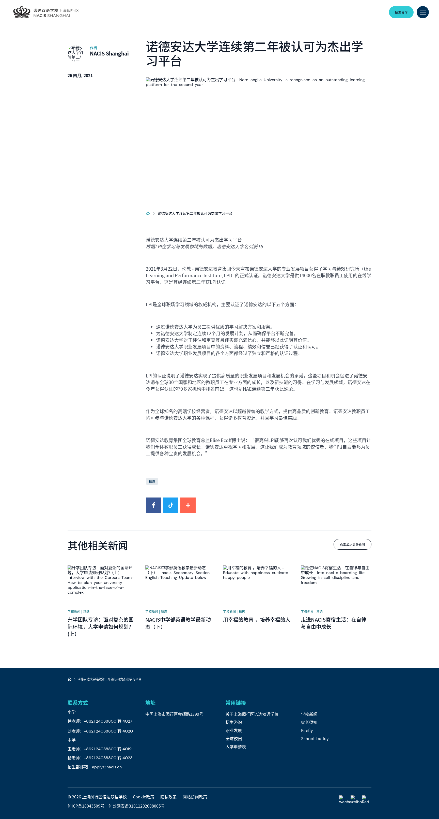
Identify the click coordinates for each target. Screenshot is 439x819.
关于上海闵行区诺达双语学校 (252, 714)
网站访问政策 (195, 797)
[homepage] (148, 213)
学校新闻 (309, 714)
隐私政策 (168, 797)
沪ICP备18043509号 (86, 806)
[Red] (366, 800)
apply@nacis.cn (107, 767)
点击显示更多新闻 (352, 544)
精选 (152, 481)
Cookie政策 (143, 797)
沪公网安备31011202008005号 (136, 806)
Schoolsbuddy (314, 738)
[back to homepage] (46, 12)
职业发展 (234, 730)
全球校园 (234, 738)
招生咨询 (234, 722)
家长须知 (309, 722)
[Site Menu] (423, 12)
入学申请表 (236, 746)
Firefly (307, 730)
